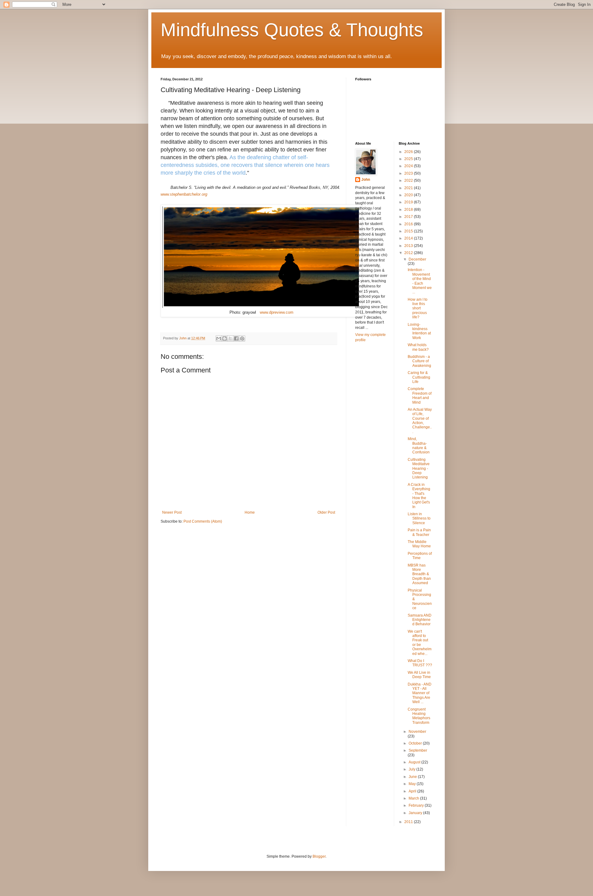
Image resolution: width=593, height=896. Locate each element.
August (415, 762)
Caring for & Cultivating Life (419, 377)
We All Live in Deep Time (419, 674)
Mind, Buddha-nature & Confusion (419, 445)
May (413, 784)
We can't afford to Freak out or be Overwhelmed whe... (419, 642)
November (417, 731)
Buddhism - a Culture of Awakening (419, 361)
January (416, 813)
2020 (409, 195)
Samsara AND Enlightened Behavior (419, 619)
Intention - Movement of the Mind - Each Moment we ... (420, 281)
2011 (409, 822)
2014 (409, 238)
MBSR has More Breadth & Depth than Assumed (419, 574)
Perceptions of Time (420, 555)
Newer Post (172, 512)
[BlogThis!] (224, 338)
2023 (409, 173)
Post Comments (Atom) (202, 521)
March (414, 798)
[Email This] (219, 338)
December (417, 259)
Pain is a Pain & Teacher (419, 532)
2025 (409, 159)
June (413, 777)
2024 (409, 166)
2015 (409, 231)
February (417, 805)
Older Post (326, 512)
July (412, 769)
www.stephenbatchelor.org (184, 194)
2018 (409, 209)
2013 (409, 246)
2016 (409, 224)
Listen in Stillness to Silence (419, 518)
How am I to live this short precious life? (417, 308)
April (413, 791)
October (416, 743)
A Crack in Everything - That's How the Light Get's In (419, 495)
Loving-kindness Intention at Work (419, 331)
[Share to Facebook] (236, 338)
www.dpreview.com (276, 312)
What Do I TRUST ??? (420, 663)
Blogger (319, 856)
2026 (409, 152)
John (365, 179)
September (418, 750)
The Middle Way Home (419, 544)
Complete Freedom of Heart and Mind (419, 395)
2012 (409, 253)
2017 (409, 216)
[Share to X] (230, 338)
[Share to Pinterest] (242, 338)
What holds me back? (418, 347)
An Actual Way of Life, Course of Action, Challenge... (420, 420)
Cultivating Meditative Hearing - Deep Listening (419, 468)
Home (250, 512)
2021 (409, 188)
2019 (409, 202)
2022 (409, 180)
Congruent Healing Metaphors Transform (419, 716)
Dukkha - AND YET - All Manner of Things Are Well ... (419, 693)
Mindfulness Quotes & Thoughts (292, 29)
